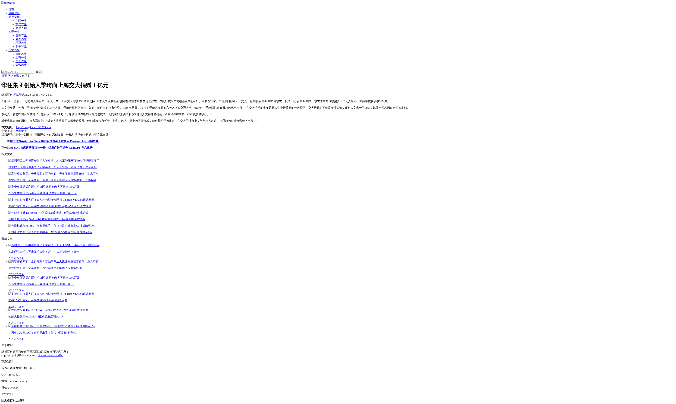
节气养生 (21, 24)
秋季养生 (21, 42)
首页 (11, 9)
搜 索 (38, 72)
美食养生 (21, 61)
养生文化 (14, 16)
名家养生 (21, 57)
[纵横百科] (8, 3)
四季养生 (14, 31)
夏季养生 (21, 39)
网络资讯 (14, 13)
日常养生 (14, 50)
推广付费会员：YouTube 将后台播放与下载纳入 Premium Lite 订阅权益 (54, 141)
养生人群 (21, 28)
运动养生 (21, 53)
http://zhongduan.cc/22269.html (33, 127)
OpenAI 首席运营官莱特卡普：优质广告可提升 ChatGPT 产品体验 (51, 147)
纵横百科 (21, 130)
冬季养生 (21, 46)
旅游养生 (21, 64)
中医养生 (21, 20)
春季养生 (21, 35)
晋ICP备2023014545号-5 (50, 355)
